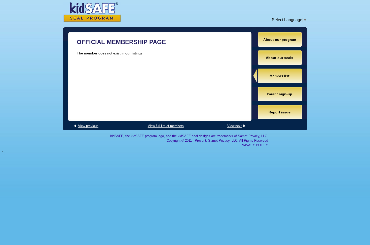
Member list (279, 76)
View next (234, 126)
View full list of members (166, 126)
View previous (88, 126)
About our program (279, 40)
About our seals (279, 58)
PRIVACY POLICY (254, 145)
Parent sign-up (279, 94)
